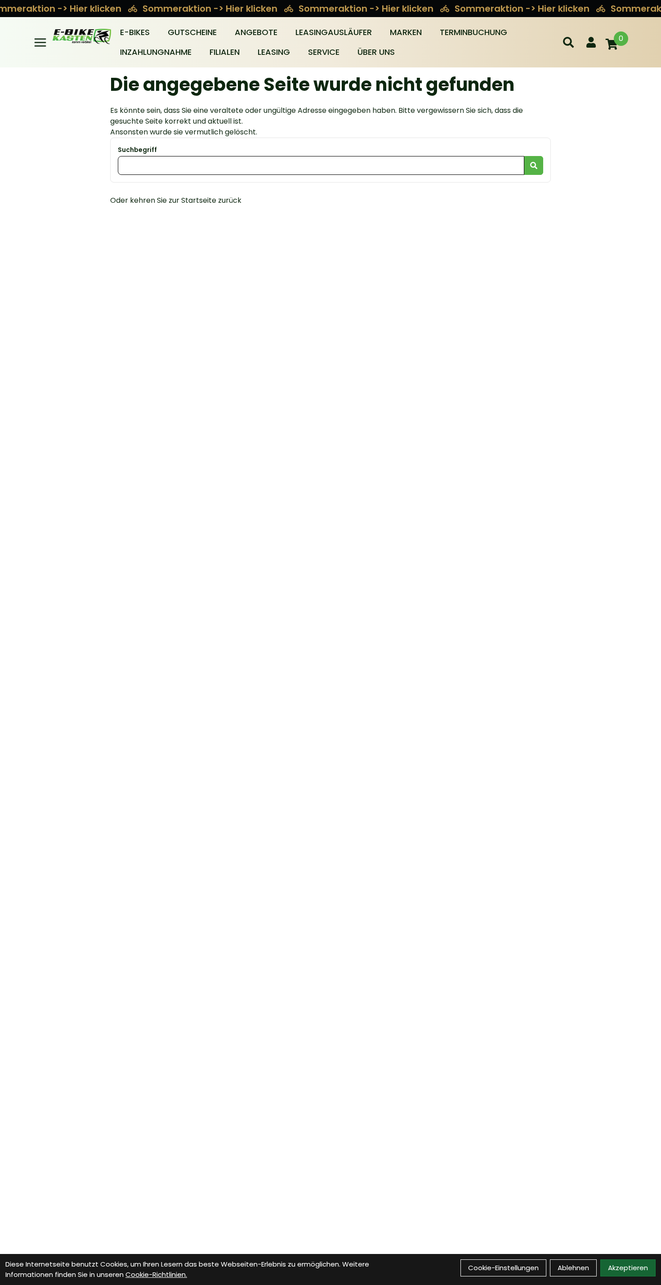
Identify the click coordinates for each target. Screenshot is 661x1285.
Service (323, 52)
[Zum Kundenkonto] (591, 42)
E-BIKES (135, 32)
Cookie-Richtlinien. (156, 1274)
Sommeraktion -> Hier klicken (211, 8)
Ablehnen (573, 1267)
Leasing (274, 52)
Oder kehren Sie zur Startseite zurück (175, 200)
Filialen (225, 52)
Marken (406, 32)
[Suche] (568, 42)
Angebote (256, 32)
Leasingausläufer (333, 32)
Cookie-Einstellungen (503, 1267)
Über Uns (376, 52)
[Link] (40, 42)
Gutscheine (192, 32)
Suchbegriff (137, 149)
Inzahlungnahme (156, 52)
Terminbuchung (473, 32)
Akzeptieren (628, 1267)
